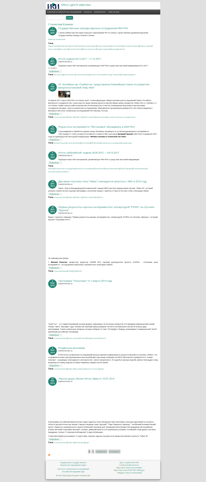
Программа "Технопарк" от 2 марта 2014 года (85, 280)
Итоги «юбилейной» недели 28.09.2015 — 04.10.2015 (88, 152)
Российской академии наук (73, 471)
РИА (96, 197)
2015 (67, 172)
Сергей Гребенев (76, 49)
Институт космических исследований (73, 469)
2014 (101, 197)
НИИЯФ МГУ (77, 271)
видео (102, 369)
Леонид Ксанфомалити (56, 172)
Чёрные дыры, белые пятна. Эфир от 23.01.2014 (86, 378)
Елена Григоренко (89, 49)
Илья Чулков (64, 49)
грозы (77, 369)
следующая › (101, 451)
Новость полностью (56, 39)
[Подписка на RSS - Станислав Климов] (49, 455)
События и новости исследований (64, 12)
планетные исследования (85, 169)
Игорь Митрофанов (112, 169)
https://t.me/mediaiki (133, 473)
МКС (92, 143)
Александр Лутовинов (131, 46)
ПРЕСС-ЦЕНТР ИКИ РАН (76, 5)
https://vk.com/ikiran (134, 468)
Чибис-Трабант (88, 117)
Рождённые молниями (71, 348)
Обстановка (85, 143)
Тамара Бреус (65, 46)
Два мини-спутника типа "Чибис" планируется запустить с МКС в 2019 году (102, 181)
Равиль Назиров (146, 46)
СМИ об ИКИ (113, 12)
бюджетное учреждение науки (73, 465)
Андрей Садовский (104, 49)
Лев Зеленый (58, 75)
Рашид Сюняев (53, 46)
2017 (134, 75)
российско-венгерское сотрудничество (122, 117)
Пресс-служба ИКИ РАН (129, 462)
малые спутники (74, 338)
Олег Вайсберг (76, 46)
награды (115, 49)
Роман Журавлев (126, 169)
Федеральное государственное (73, 462)
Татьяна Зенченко (96, 75)
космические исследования (65, 169)
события (122, 49)
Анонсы (88, 12)
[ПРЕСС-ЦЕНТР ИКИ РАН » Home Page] (53, 8)
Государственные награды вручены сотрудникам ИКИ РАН (93, 28)
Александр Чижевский (112, 75)
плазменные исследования (111, 143)
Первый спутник (93, 338)
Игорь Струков (53, 49)
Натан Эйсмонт (69, 75)
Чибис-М (71, 117)
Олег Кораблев (117, 46)
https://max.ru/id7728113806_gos (131, 470)
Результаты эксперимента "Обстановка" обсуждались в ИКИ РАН (96, 126)
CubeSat (83, 338)
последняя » (114, 451)
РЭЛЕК (70, 271)
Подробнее (55, 71)
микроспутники (101, 117)
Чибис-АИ (78, 117)
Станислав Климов (104, 46)
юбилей (51, 169)
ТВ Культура (79, 443)
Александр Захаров (89, 46)
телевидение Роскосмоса (90, 369)
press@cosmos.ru (132, 465)
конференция (126, 75)
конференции (127, 143)
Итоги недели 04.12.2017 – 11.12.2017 (79, 58)
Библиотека (100, 12)
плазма (97, 143)
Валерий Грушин (60, 143)
